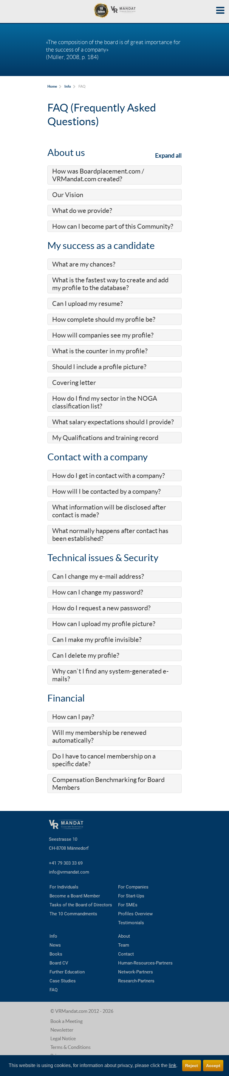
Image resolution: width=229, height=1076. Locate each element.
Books (55, 954)
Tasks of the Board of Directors (80, 905)
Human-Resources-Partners (145, 963)
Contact (126, 954)
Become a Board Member (74, 896)
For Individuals (63, 887)
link (172, 1065)
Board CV (58, 963)
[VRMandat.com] (114, 10)
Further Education (67, 972)
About (124, 936)
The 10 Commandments (73, 913)
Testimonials (131, 922)
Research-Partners (136, 981)
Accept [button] (213, 1065)
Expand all (168, 155)
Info (53, 936)
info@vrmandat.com (69, 872)
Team (123, 945)
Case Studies (62, 981)
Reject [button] (191, 1065)
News (55, 945)
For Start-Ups (131, 896)
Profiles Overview (135, 913)
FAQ (53, 990)
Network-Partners (135, 972)
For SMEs (127, 905)
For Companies (133, 887)
